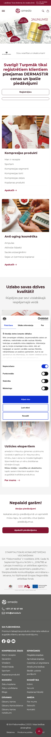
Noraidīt (25, 416)
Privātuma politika (24, 732)
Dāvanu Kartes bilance (12, 705)
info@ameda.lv (13, 613)
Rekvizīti (31, 705)
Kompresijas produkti (21, 153)
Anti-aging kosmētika (21, 236)
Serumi (30, 688)
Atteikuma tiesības (35, 667)
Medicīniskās (8, 667)
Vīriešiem (6, 663)
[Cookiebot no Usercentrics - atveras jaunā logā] (38, 318)
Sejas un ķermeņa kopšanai (19, 257)
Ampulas (9, 243)
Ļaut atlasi (25, 408)
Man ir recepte (12, 159)
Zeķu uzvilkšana (9, 688)
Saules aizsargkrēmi (15, 252)
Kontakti (31, 709)
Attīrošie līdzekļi (13, 247)
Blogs (4, 692)
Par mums (10, 480)
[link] (25, 30)
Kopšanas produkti (15, 182)
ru (43, 732)
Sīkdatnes (11, 732)
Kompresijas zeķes (15, 178)
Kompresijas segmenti (17, 168)
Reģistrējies (25, 92)
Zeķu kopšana (8, 684)
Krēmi (29, 684)
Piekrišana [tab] (8, 325)
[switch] (45, 374)
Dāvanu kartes (9, 702)
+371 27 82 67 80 (14, 609)
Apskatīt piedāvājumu (25, 530)
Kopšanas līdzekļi (35, 692)
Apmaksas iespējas (35, 659)
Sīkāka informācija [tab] (25, 325)
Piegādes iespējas (35, 655)
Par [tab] (42, 325)
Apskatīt (9, 190)
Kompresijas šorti (14, 173)
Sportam (9, 164)
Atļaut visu (25, 399)
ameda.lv (9, 451)
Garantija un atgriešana (38, 663)
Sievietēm (6, 659)
